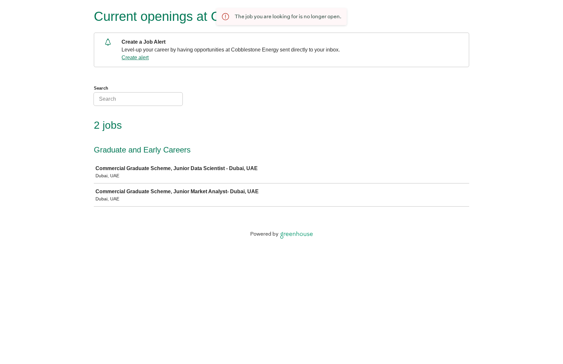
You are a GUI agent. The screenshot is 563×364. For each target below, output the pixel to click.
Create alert (135, 57)
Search (101, 88)
